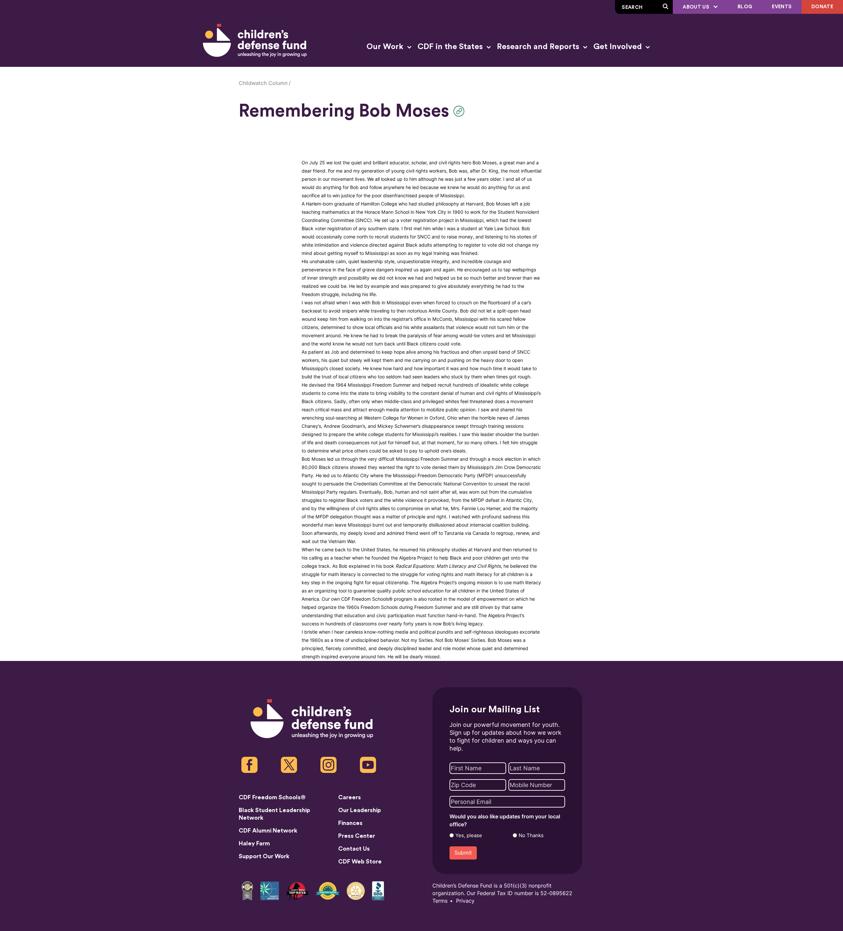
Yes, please (468, 835)
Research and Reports (539, 47)
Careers (349, 797)
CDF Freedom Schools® (272, 797)
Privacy (465, 901)
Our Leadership (359, 810)
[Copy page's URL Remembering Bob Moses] (460, 111)
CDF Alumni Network (268, 831)
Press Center (356, 836)
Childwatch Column (263, 83)
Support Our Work (264, 856)
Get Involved (618, 47)
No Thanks (531, 835)
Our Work (386, 47)
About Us (697, 7)
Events (782, 6)
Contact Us (354, 849)
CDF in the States (451, 47)
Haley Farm (254, 843)
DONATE (822, 6)
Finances (350, 823)
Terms (440, 901)
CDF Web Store (360, 861)
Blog (745, 6)
